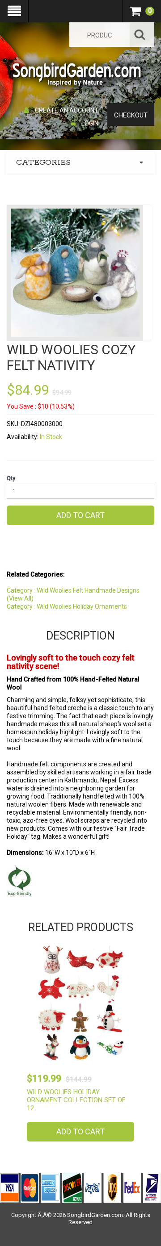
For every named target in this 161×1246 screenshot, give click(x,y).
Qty (11, 478)
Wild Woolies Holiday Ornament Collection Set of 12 (76, 1100)
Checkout (131, 115)
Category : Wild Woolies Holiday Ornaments (67, 606)
